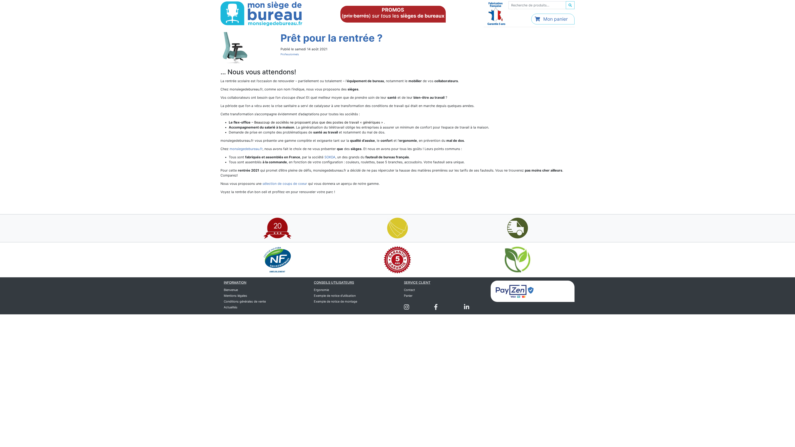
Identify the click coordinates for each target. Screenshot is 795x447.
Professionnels (290, 54)
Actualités (230, 307)
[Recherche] (570, 5)
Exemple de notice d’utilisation (335, 295)
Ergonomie (321, 290)
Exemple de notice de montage (335, 301)
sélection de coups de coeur (285, 183)
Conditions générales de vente (245, 301)
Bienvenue (231, 290)
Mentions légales (235, 295)
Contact (409, 290)
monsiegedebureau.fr (246, 149)
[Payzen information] (514, 291)
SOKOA (329, 157)
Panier (408, 295)
